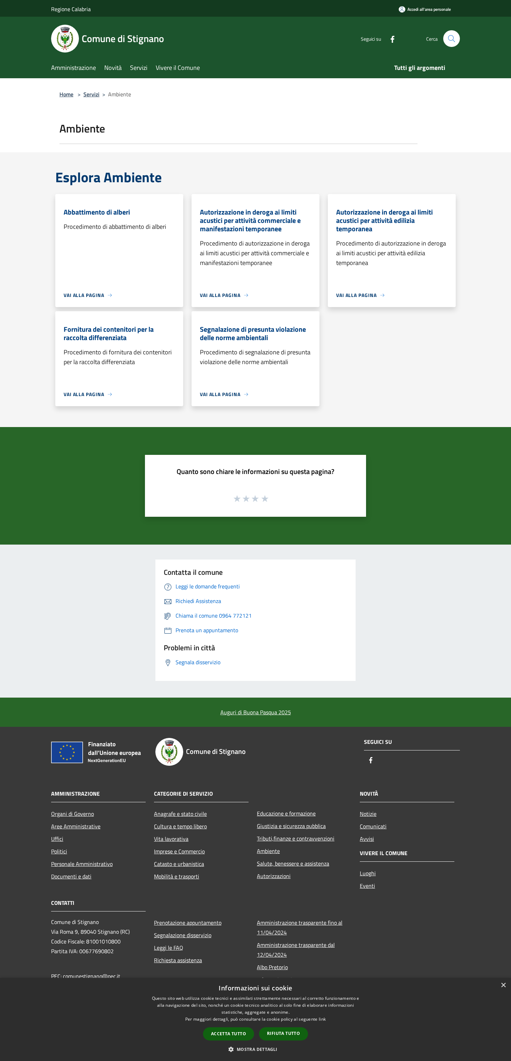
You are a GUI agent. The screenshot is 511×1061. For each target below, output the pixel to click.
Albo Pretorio (272, 967)
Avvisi (367, 839)
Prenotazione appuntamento (187, 922)
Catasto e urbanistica (179, 864)
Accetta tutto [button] (228, 1034)
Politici (59, 851)
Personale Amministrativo (82, 864)
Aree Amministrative (75, 826)
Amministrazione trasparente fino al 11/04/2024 (299, 927)
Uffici (57, 839)
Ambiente (268, 851)
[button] (255, 1049)
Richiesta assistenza (178, 960)
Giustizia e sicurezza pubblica (291, 826)
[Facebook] (390, 38)
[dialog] (255, 1019)
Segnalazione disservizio (182, 935)
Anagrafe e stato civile (180, 814)
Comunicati (373, 826)
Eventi (367, 886)
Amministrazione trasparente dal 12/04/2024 (296, 950)
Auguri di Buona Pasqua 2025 (255, 712)
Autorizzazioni (274, 876)
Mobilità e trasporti (176, 876)
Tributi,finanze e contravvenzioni (295, 838)
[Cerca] (451, 38)
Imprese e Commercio (179, 851)
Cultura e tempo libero (180, 826)
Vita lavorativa (171, 839)
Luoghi (368, 873)
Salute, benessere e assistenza (293, 863)
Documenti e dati (71, 876)
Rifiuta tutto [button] (283, 1033)
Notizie (368, 814)
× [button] (503, 985)
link (322, 1019)
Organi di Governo (72, 814)
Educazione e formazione (286, 813)
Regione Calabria (71, 9)
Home (66, 94)
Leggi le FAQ (168, 947)
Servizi (91, 94)
